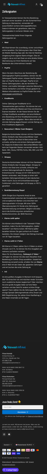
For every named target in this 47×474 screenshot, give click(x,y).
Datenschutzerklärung (35, 416)
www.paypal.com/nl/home (12, 94)
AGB (27, 462)
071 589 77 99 (7, 360)
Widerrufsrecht (6, 462)
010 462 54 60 (7, 383)
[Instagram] (4, 434)
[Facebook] (9, 434)
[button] (4, 4)
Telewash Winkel (12, 458)
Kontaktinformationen (8, 464)
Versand (31, 462)
